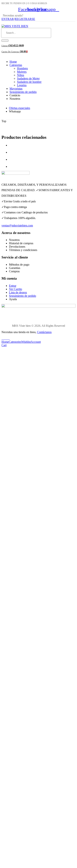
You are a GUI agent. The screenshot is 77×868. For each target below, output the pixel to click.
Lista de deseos (18, 292)
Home (13, 61)
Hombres (22, 68)
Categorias (16, 65)
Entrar (12, 285)
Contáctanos (44, 332)
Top (3, 121)
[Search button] (4, 40)
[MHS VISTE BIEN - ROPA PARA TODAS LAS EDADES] (14, 26)
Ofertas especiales (19, 108)
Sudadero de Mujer (28, 78)
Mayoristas (16, 88)
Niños (20, 75)
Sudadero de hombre (29, 81)
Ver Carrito (15, 289)
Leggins (22, 85)
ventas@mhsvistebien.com (17, 225)
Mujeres (22, 71)
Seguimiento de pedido (23, 92)
